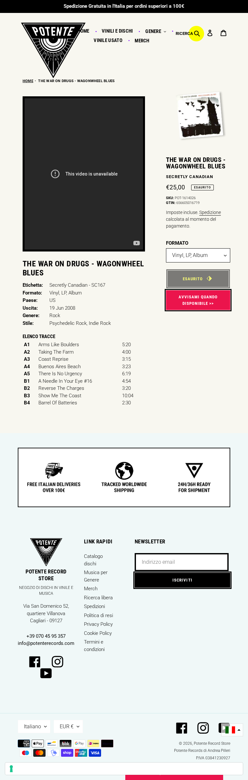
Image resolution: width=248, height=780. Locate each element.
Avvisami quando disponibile (198, 300)
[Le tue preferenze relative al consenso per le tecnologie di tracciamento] (124, 769)
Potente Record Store (212, 743)
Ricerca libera (98, 598)
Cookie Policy (98, 633)
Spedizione (210, 212)
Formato (177, 243)
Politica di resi (98, 615)
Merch (91, 589)
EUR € (67, 726)
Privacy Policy (98, 624)
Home (28, 81)
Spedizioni (94, 606)
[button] (232, 730)
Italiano (32, 726)
